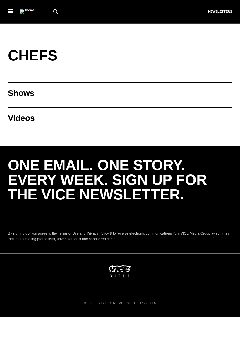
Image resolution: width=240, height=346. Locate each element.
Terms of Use (68, 232)
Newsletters (220, 11)
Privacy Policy (98, 232)
